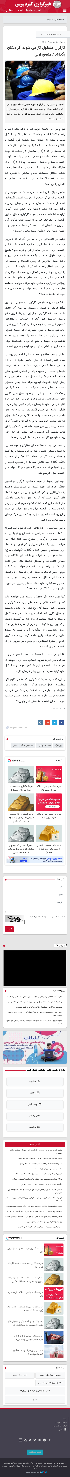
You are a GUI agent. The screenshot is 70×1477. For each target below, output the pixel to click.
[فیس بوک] (50, 1440)
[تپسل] (8, 858)
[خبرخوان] (25, 1440)
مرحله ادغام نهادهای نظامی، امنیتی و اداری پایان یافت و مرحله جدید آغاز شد (34, 1206)
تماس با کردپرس (60, 1426)
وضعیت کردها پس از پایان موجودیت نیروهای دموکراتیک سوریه (39, 1158)
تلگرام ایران (34, 1116)
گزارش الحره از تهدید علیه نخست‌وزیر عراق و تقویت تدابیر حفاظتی (38, 1174)
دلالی (15, 745)
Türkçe (12, 10)
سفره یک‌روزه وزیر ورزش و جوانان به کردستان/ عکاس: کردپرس (40, 1227)
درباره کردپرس (61, 1422)
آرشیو (60, 1429)
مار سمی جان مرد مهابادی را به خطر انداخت (46, 1168)
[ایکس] (35, 1440)
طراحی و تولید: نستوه (33, 1472)
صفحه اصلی (59, 19)
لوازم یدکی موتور (20, 1375)
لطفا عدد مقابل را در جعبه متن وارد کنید (47, 916)
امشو (35, 1399)
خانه (65, 1418)
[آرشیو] (20, 1440)
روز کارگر (58, 745)
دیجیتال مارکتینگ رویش (50, 1375)
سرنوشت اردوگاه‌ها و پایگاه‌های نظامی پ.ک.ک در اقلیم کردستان (39, 1007)
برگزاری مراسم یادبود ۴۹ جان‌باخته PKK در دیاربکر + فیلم (41, 1184)
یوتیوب (32, 1081)
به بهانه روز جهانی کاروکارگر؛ (53, 42)
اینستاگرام (32, 1104)
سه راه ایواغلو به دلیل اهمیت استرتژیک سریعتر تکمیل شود (41, 1163)
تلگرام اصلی (34, 1127)
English (29, 10)
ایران (49, 19)
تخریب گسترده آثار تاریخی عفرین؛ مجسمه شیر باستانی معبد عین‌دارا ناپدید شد (34, 996)
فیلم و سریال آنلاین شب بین (50, 1382)
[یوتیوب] (30, 1440)
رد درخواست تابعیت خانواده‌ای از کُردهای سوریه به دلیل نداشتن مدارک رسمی (35, 1001)
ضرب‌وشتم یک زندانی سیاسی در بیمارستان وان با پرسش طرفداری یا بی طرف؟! (34, 1211)
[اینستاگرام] (39, 1440)
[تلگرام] (45, 1440)
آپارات (32, 1093)
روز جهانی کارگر (27, 745)
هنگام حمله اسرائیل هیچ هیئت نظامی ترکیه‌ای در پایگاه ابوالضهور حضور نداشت (34, 1216)
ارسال (9, 929)
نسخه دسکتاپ (35, 1452)
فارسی (38, 10)
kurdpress (35, 4)
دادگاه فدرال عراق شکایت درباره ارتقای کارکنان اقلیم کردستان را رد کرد (37, 1179)
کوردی (20, 10)
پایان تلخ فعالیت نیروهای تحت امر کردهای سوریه (44, 1221)
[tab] (35, 1144)
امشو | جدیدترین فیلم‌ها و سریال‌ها (35, 1390)
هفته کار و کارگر (44, 745)
